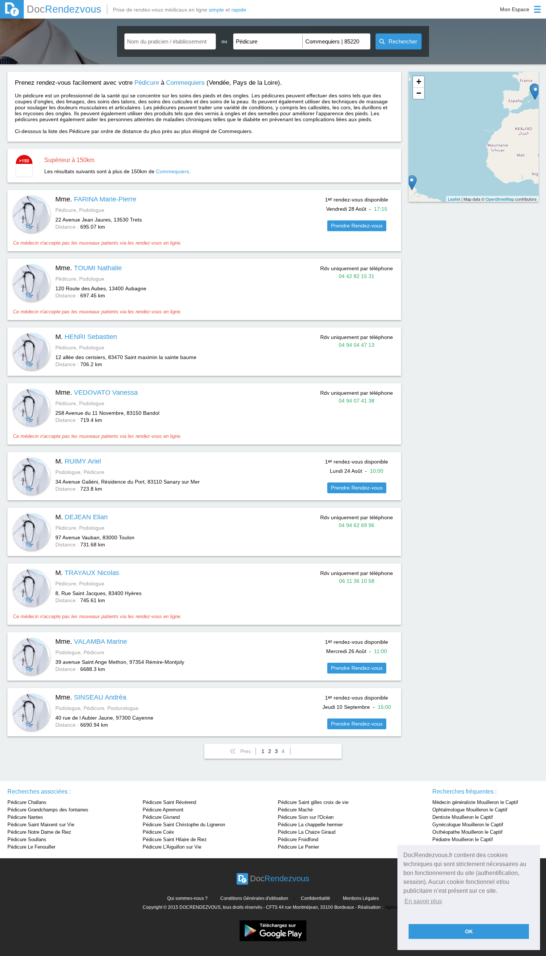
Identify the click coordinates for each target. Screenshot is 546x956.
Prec (245, 751)
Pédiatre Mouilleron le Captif (462, 839)
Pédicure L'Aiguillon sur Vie (172, 847)
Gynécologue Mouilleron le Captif (467, 824)
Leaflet (454, 199)
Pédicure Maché (295, 810)
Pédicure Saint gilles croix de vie (313, 802)
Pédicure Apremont (163, 810)
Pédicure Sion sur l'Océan (306, 817)
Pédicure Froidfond (298, 839)
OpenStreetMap (499, 199)
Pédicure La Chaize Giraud (306, 832)
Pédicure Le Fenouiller (31, 847)
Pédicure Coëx (158, 832)
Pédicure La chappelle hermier (310, 824)
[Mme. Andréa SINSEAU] (411, 182)
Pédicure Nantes (25, 817)
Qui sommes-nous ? (187, 898)
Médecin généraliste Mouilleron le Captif (475, 802)
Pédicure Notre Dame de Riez (39, 832)
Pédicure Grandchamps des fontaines (47, 810)
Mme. (95, 199)
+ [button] (418, 81)
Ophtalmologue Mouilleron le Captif (469, 810)
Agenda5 (394, 907)
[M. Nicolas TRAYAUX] (535, 92)
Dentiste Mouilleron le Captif (462, 817)
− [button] (418, 93)
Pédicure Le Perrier (298, 847)
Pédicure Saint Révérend (169, 802)
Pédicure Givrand (161, 817)
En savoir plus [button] (423, 901)
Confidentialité (315, 898)
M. (86, 336)
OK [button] (469, 931)
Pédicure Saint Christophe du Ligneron (184, 824)
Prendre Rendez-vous (357, 226)
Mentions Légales (361, 898)
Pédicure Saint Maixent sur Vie (40, 824)
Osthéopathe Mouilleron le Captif (467, 832)
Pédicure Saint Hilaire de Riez (175, 839)
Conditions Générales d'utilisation (254, 898)
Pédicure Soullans (26, 839)
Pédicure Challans (26, 802)
